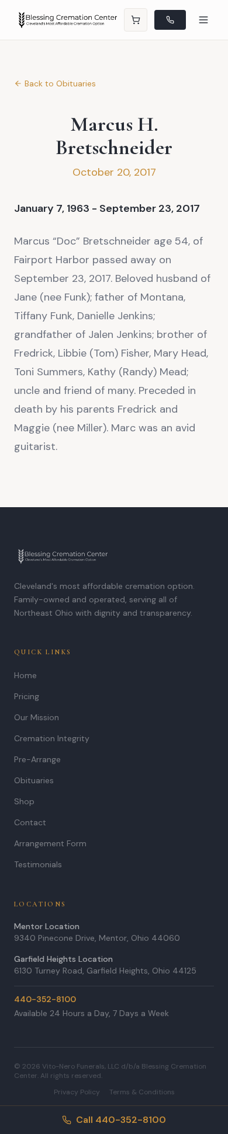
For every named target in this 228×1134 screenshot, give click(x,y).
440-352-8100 (45, 999)
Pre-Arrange (37, 759)
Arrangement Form (50, 843)
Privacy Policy (77, 1092)
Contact (30, 822)
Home (25, 675)
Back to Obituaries (60, 83)
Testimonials (38, 864)
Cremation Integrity (51, 738)
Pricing (26, 696)
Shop (24, 801)
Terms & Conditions (142, 1092)
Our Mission (36, 717)
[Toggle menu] (203, 19)
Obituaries (34, 780)
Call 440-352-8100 (121, 1120)
